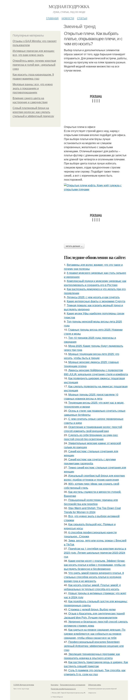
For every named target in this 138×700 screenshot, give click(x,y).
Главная (52, 17)
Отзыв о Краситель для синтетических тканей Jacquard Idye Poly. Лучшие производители (94, 615)
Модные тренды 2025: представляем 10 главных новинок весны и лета (91, 396)
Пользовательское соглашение (72, 684)
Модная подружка (69, 6)
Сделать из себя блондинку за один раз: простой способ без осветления (91, 437)
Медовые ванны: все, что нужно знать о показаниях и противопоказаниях (33, 88)
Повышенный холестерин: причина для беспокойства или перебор (91, 502)
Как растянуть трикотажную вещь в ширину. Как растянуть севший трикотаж (96, 664)
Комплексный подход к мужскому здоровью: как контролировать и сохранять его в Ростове (95, 283)
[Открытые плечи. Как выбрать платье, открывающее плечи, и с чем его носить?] (96, 187)
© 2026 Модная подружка (23, 684)
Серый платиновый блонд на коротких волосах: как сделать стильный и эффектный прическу (33, 112)
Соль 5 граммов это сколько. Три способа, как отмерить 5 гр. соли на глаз (94, 672)
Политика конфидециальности (63, 688)
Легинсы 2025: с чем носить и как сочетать (93, 297)
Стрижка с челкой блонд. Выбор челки (92, 609)
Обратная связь (94, 684)
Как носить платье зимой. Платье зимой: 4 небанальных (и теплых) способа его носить (92, 587)
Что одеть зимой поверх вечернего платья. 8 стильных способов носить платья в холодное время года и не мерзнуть (94, 577)
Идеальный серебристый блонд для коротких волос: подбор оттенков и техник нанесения (94, 478)
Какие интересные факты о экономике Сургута (96, 301)
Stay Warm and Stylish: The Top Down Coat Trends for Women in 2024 (92, 510)
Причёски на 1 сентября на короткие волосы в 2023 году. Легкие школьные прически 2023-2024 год (95, 553)
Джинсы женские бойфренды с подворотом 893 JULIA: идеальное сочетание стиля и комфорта (96, 372)
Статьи (82, 17)
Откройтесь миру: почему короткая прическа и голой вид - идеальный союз (34, 64)
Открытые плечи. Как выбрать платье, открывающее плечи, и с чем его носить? (93, 38)
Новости (68, 17)
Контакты (54, 684)
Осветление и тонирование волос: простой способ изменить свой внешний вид (93, 429)
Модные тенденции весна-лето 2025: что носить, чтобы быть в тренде (91, 356)
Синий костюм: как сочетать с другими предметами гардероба (90, 461)
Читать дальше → (74, 246)
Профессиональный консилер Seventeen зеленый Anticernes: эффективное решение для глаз (94, 646)
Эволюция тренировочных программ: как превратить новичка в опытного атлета (92, 656)
